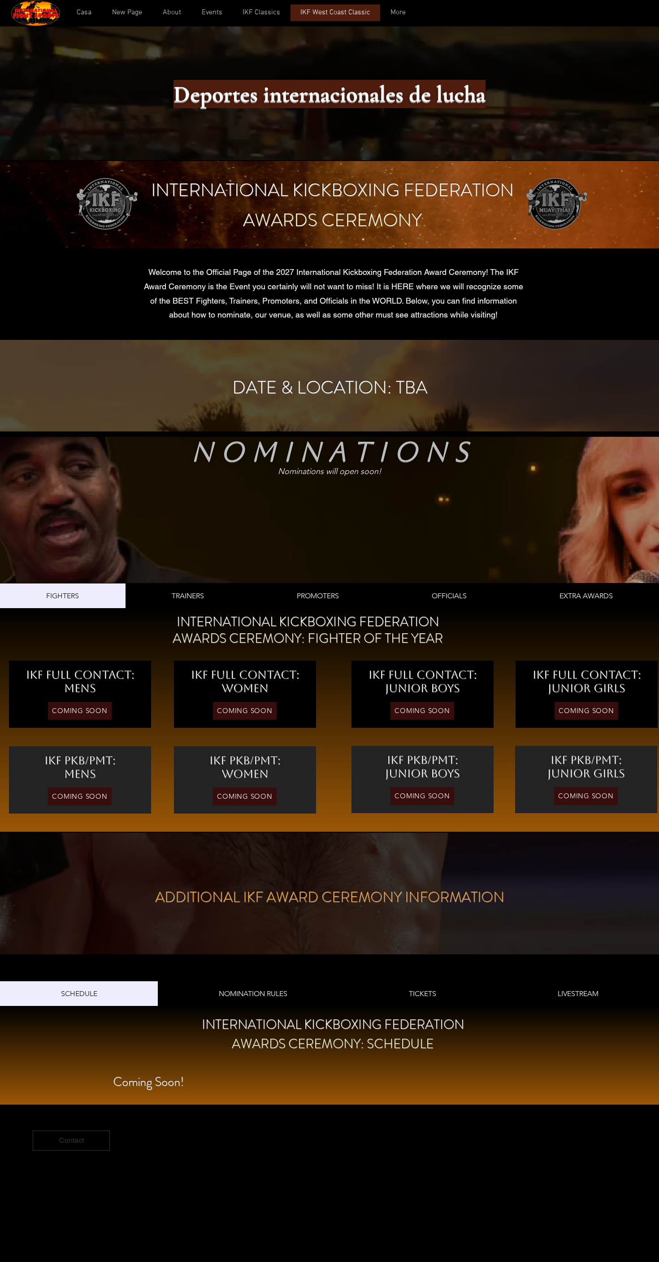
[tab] (63, 595)
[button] (171, 12)
